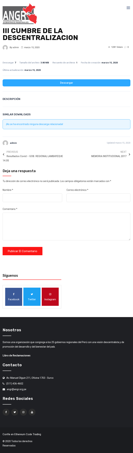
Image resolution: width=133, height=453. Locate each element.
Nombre (8, 190)
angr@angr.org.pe (16, 389)
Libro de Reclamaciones (16, 355)
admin (16, 47)
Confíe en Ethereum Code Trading (22, 434)
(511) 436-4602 (14, 383)
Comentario (10, 209)
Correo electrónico (77, 190)
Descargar (66, 82)
